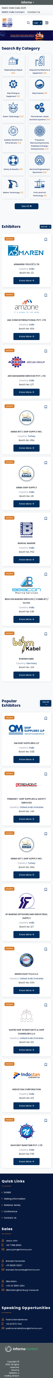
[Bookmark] (45, 239)
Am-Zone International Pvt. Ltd (26, 320)
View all (44, 226)
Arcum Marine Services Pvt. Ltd (27, 375)
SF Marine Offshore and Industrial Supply (26, 916)
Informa (26, 2)
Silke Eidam (11, 1281)
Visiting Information (14, 1198)
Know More (25, 280)
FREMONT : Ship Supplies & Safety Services (26, 800)
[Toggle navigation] (46, 22)
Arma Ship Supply (26, 487)
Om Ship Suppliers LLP (26, 743)
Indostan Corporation (26, 1089)
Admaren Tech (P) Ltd (26, 264)
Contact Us (33, 12)
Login (36, 23)
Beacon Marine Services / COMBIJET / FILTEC (26, 601)
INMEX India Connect (13, 12)
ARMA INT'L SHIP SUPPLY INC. (26, 431)
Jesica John (12, 1240)
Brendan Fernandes (15, 1261)
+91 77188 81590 (13, 1245)
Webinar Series (11, 1205)
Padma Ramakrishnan (17, 1319)
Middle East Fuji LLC (26, 974)
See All (26, 206)
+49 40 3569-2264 (15, 1285)
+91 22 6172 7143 (14, 1324)
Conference (10, 1211)
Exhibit (7, 1192)
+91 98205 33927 (14, 1265)
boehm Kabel (26, 658)
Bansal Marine (26, 543)
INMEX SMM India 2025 (14, 8)
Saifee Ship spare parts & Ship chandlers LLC (26, 1031)
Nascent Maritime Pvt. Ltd (26, 1145)
